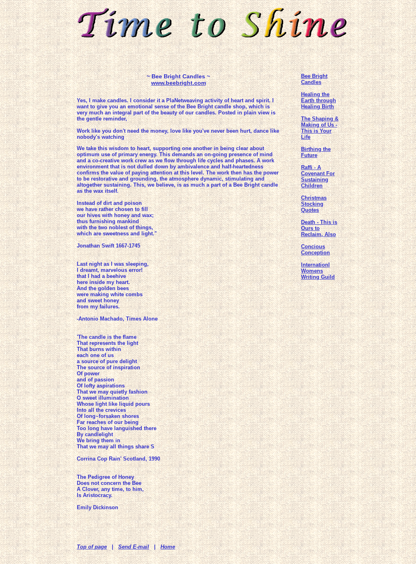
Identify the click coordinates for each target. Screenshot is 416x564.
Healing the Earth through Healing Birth (318, 100)
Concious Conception (315, 249)
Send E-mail (133, 547)
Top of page (92, 547)
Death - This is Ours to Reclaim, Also (319, 228)
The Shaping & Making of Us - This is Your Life (319, 128)
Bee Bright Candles (314, 79)
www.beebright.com (178, 83)
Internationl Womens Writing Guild (318, 271)
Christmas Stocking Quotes (314, 204)
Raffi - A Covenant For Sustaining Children (318, 176)
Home (167, 547)
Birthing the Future (316, 152)
